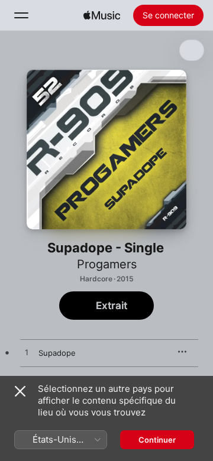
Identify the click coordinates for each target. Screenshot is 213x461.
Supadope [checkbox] (57, 353)
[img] (101, 15)
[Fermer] (20, 391)
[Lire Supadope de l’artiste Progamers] (26, 353)
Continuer (157, 439)
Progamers (107, 264)
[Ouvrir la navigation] (21, 15)
